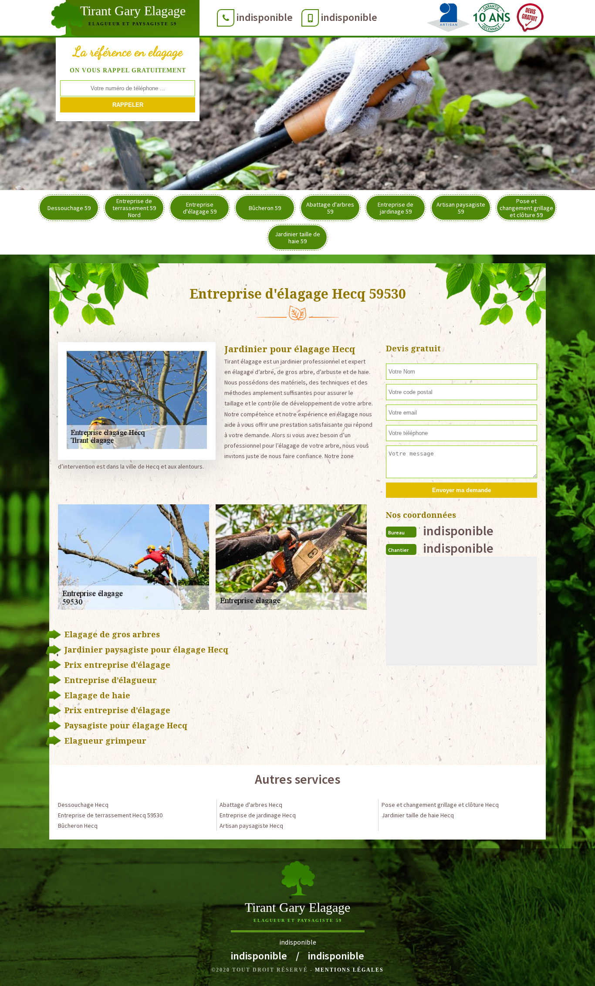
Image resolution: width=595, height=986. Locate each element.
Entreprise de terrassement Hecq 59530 (110, 815)
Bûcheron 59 (265, 208)
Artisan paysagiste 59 (460, 208)
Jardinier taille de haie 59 (297, 237)
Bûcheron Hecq (78, 826)
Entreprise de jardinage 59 (395, 208)
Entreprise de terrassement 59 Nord (134, 208)
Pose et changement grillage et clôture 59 (526, 208)
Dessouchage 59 (69, 208)
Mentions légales (349, 970)
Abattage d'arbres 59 (330, 208)
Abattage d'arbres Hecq (251, 805)
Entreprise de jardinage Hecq (258, 815)
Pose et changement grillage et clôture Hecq (440, 805)
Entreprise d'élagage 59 (199, 208)
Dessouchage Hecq (83, 805)
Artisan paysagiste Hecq (251, 826)
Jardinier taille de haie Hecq (418, 815)
